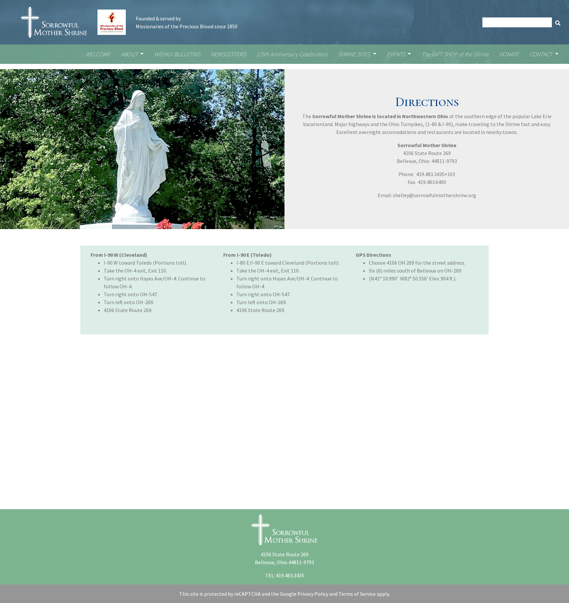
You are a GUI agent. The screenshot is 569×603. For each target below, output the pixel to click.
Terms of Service (357, 593)
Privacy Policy (312, 593)
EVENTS (396, 54)
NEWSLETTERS (228, 54)
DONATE (509, 54)
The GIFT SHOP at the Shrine (455, 54)
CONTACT (541, 54)
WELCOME (98, 54)
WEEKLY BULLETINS (177, 54)
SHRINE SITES (354, 54)
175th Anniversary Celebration (291, 54)
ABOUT (130, 54)
